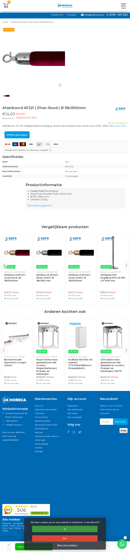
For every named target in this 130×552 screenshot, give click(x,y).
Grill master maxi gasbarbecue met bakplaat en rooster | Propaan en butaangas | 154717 (112, 365)
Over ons (39, 405)
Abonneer (120, 421)
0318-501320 (12, 421)
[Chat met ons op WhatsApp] (122, 544)
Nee (65, 538)
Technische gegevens (39, 205)
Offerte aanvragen (17, 135)
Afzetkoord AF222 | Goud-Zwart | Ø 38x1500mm (79, 277)
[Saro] (119, 109)
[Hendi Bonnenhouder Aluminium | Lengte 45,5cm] (17, 337)
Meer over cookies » (67, 545)
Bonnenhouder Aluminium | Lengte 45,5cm (15, 362)
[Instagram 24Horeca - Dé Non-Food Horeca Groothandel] (75, 432)
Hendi (12, 525)
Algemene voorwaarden (46, 409)
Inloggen (71, 14)
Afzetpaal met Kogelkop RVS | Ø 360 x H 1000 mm (113, 277)
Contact (38, 447)
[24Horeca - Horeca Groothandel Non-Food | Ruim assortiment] (65, 5)
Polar (4, 528)
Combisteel (18, 523)
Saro (11, 528)
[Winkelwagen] (5, 7)
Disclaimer (40, 413)
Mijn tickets (72, 413)
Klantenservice (41, 428)
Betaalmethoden (42, 421)
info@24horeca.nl (94, 15)
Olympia (21, 525)
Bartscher (6, 523)
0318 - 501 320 (118, 14)
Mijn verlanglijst (74, 417)
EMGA (5, 525)
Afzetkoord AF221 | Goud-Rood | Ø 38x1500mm (15, 277)
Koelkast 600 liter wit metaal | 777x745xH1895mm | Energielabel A (80, 364)
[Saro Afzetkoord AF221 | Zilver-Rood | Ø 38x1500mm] (33, 58)
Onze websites (41, 444)
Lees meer (120, 125)
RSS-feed (39, 451)
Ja (65, 529)
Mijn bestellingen (75, 409)
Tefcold (18, 528)
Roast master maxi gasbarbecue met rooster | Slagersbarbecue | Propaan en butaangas (47, 366)
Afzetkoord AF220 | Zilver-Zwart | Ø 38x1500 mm (47, 277)
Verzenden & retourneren (46, 425)
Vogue (5, 530)
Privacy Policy (41, 417)
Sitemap (39, 432)
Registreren (57, 14)
